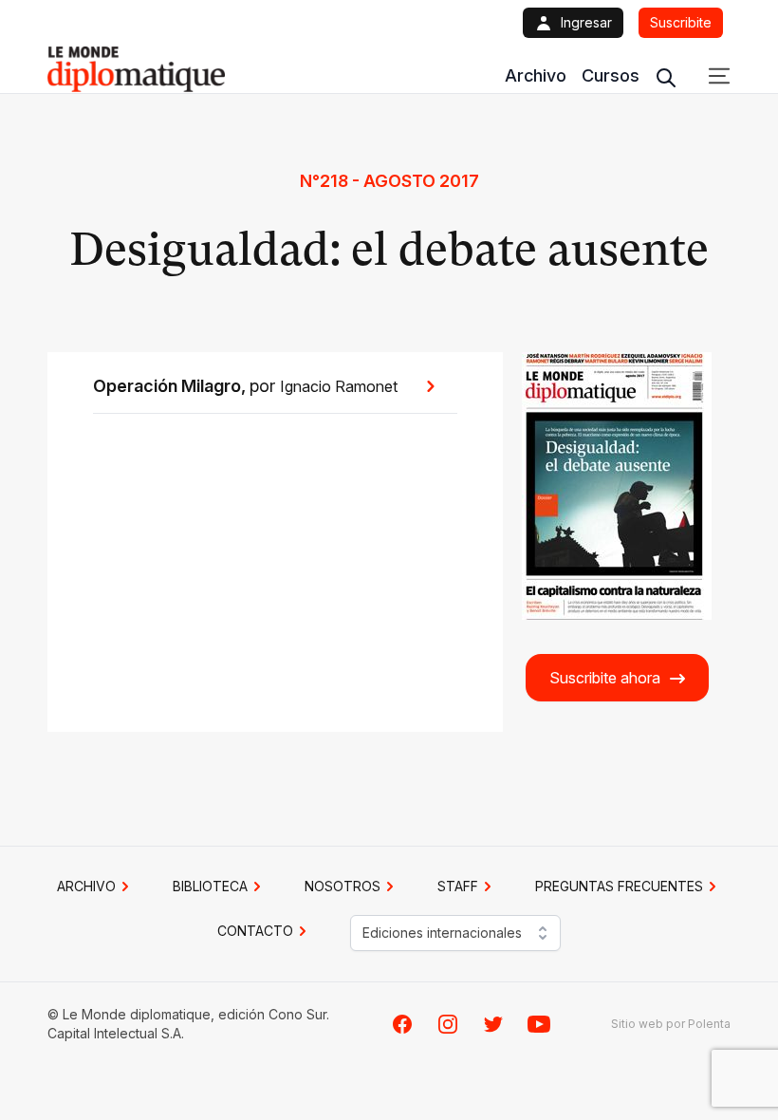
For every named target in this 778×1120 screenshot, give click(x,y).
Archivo (535, 75)
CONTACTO (255, 931)
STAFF (457, 886)
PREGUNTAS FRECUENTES (619, 886)
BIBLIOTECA (210, 886)
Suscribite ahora (604, 677)
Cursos (610, 75)
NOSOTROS (342, 886)
